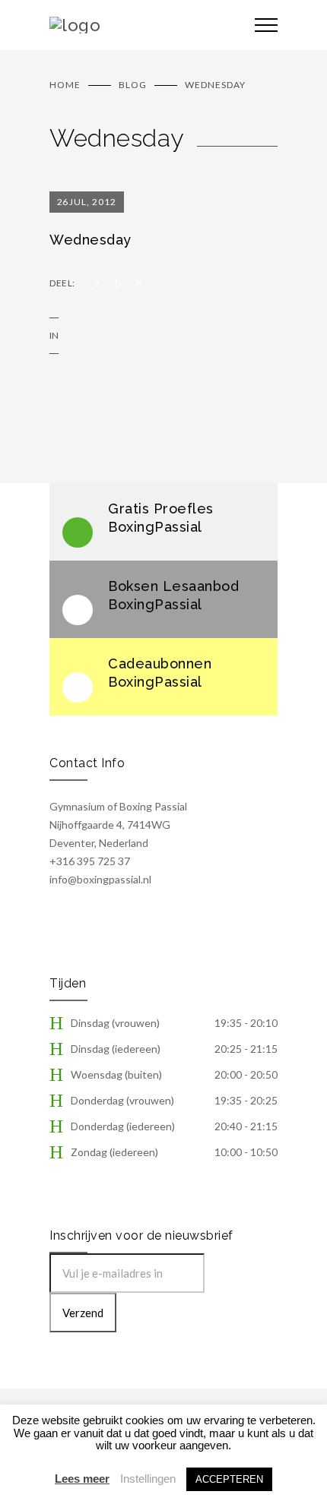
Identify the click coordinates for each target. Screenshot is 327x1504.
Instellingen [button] (148, 1478)
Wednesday (90, 240)
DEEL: (62, 283)
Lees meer (82, 1478)
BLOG (133, 84)
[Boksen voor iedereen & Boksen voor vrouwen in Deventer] (140, 25)
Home (65, 84)
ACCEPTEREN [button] (229, 1479)
